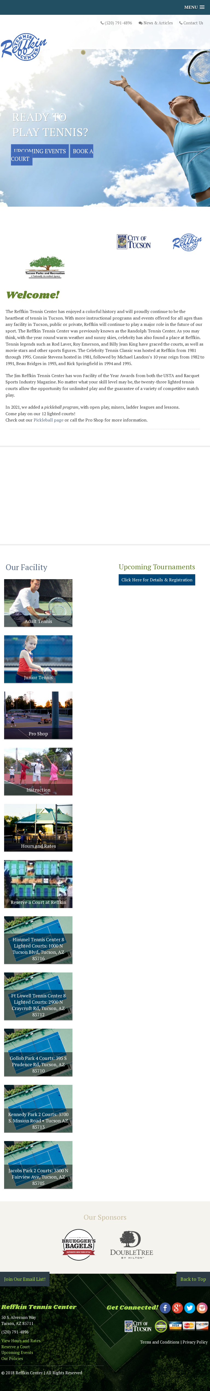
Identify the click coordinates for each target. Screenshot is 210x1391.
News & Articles (157, 22)
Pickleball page (48, 420)
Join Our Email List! (24, 1279)
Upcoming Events (40, 151)
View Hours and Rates (20, 1340)
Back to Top (193, 1279)
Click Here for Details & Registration (156, 580)
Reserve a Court (15, 1346)
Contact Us (192, 22)
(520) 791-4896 (118, 22)
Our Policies (12, 1358)
